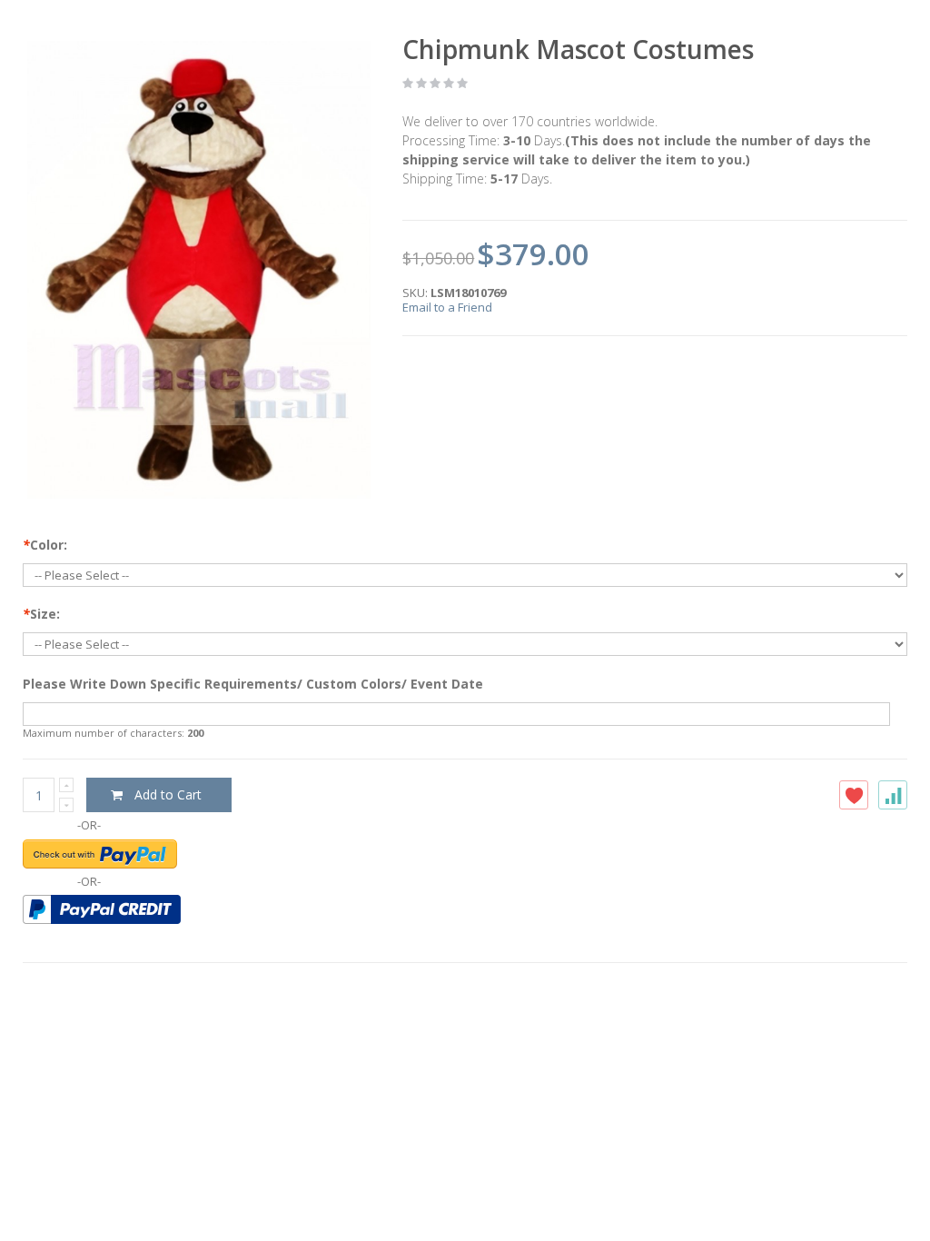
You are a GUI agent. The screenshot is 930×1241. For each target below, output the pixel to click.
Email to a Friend (447, 307)
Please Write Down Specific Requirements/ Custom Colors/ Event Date (253, 683)
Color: (45, 544)
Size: (41, 613)
